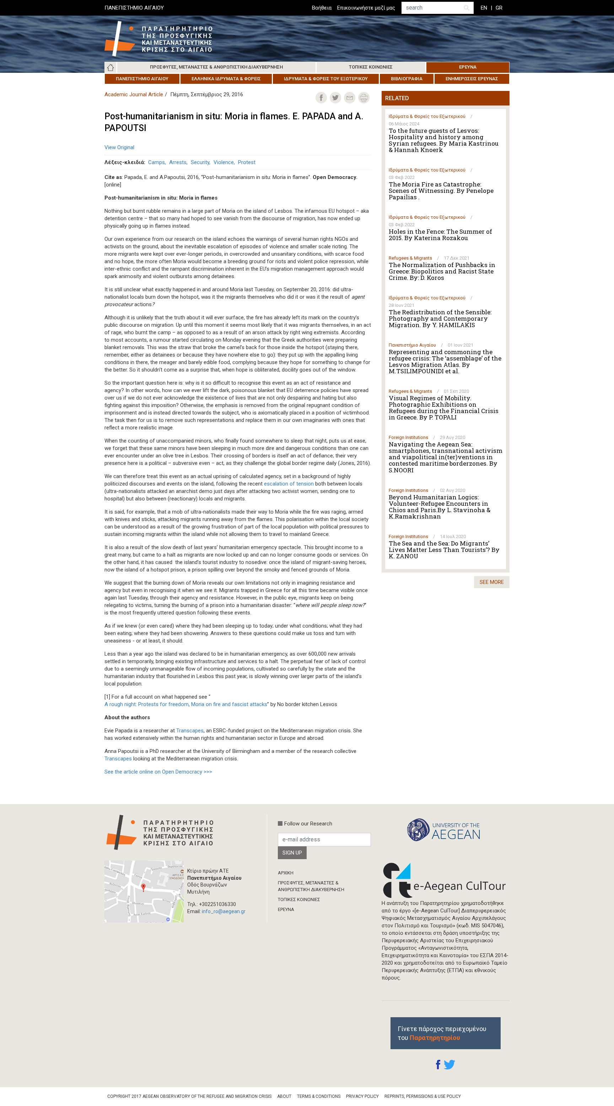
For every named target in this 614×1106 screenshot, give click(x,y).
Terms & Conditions (318, 1096)
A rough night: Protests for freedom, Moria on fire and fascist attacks (185, 704)
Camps (156, 162)
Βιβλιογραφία (406, 78)
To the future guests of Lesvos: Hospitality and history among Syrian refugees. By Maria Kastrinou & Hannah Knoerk (444, 140)
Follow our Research (308, 823)
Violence (224, 162)
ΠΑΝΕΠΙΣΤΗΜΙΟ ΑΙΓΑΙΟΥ (134, 8)
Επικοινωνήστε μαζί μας (366, 8)
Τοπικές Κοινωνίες (371, 67)
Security (200, 162)
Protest (246, 162)
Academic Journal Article (133, 94)
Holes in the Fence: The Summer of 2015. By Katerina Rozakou (440, 234)
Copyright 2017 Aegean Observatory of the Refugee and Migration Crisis (189, 1096)
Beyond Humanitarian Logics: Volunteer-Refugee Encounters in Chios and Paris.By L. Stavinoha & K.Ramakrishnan (439, 507)
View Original (119, 147)
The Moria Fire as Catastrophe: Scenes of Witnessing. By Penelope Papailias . (441, 190)
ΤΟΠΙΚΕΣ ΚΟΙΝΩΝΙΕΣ (299, 899)
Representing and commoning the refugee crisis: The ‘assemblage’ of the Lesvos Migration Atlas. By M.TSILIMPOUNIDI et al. (445, 361)
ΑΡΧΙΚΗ (285, 872)
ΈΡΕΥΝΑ (286, 909)
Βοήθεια (322, 8)
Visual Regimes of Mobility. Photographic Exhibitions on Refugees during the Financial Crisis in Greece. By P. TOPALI (444, 408)
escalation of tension (289, 484)
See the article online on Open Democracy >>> (158, 772)
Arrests (178, 162)
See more (492, 582)
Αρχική (110, 67)
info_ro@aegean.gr (224, 911)
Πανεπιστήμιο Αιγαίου (142, 78)
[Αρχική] (163, 38)
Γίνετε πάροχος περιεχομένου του (442, 1033)
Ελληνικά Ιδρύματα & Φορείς (226, 78)
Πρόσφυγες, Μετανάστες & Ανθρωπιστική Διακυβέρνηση (216, 67)
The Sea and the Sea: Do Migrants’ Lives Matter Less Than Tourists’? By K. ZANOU (444, 549)
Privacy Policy (362, 1096)
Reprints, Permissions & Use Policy (422, 1096)
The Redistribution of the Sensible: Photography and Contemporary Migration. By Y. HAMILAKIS (440, 318)
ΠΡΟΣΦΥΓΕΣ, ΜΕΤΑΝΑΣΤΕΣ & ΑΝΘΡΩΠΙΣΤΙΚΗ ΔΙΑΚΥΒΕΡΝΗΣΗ (311, 886)
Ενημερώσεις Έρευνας (472, 78)
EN (484, 8)
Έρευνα (467, 67)
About (284, 1096)
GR (499, 8)
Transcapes (190, 730)
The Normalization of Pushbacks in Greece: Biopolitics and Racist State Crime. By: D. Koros (442, 271)
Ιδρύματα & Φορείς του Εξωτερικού (326, 78)
